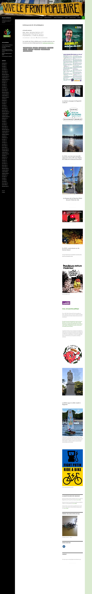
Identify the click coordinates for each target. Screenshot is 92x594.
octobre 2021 (4, 152)
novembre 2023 (5, 113)
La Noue (25, 49)
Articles (30, 30)
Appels (66, 17)
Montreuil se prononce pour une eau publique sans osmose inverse (7, 50)
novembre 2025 (5, 76)
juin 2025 (3, 82)
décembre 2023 (5, 111)
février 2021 (4, 165)
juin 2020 (3, 176)
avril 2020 (4, 179)
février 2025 (4, 89)
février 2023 (4, 126)
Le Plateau (31, 49)
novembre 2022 (5, 131)
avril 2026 (4, 68)
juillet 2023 (4, 118)
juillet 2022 (4, 137)
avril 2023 (4, 123)
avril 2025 (4, 85)
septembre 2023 (5, 116)
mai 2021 (3, 160)
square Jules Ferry (45, 49)
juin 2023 (3, 119)
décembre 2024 (5, 92)
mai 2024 (3, 103)
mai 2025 (3, 84)
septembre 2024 (5, 97)
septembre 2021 (5, 153)
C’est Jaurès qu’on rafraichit (7, 56)
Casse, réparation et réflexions (7, 44)
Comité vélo (50, 47)
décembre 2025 (5, 74)
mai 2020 (3, 178)
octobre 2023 (4, 115)
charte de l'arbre (42, 47)
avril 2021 (4, 161)
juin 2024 (3, 102)
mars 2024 (4, 106)
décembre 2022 (5, 129)
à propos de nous (47, 17)
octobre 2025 (4, 77)
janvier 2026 (4, 72)
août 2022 (4, 136)
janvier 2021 (4, 166)
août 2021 (4, 155)
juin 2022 (3, 139)
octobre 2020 (4, 171)
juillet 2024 (4, 100)
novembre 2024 (5, 93)
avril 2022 (4, 142)
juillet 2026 (4, 63)
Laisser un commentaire (42, 37)
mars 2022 (4, 144)
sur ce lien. (74, 503)
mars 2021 (4, 163)
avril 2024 (4, 105)
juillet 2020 (4, 174)
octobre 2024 (4, 95)
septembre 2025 (5, 79)
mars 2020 (4, 181)
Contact (79, 17)
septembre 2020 (5, 173)
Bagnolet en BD (73, 17)
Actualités (25, 30)
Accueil (40, 17)
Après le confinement (58, 17)
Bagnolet (35, 47)
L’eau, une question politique (70, 309)
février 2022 (4, 145)
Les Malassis (37, 49)
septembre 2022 (5, 134)
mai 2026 (3, 66)
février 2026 (4, 71)
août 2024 (4, 98)
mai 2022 (3, 140)
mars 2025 (4, 87)
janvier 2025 (4, 90)
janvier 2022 (4, 147)
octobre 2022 (4, 132)
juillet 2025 (4, 80)
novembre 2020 (5, 170)
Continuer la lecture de (48, 43)
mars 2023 (4, 124)
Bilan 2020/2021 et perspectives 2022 (33, 34)
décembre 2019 (5, 186)
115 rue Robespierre (27, 47)
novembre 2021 (5, 150)
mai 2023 (3, 121)
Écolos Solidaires (6, 17)
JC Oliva (33, 37)
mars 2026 (4, 69)
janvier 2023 (4, 127)
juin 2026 (3, 64)
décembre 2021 (5, 149)
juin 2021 (3, 158)
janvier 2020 (4, 184)
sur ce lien (79, 499)
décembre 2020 (5, 168)
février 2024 (4, 108)
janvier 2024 (4, 110)
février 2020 (4, 183)
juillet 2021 (4, 157)
